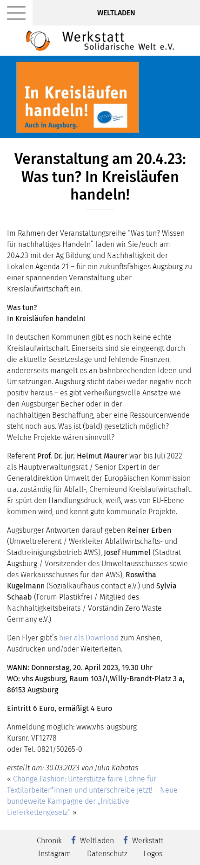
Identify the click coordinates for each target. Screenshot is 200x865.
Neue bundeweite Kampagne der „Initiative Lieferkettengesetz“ (92, 801)
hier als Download (89, 637)
